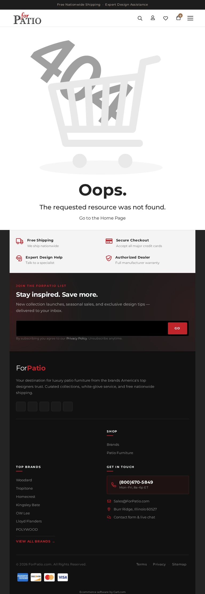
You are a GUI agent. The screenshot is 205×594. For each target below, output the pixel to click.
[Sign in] (153, 18)
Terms (141, 564)
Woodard (24, 480)
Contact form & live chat (134, 517)
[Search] (140, 18)
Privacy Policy (76, 338)
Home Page (113, 218)
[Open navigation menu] (190, 18)
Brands (113, 444)
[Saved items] (165, 18)
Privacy (159, 564)
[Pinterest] (44, 406)
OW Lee (23, 513)
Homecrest (25, 496)
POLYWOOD (27, 529)
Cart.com (119, 592)
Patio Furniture (120, 453)
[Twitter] (68, 406)
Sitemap (179, 564)
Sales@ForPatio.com (131, 501)
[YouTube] (56, 406)
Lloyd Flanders (29, 521)
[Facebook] (21, 406)
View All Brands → (35, 541)
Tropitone (24, 488)
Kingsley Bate (28, 505)
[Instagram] (32, 406)
